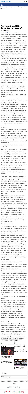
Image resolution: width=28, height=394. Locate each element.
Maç (2, 340)
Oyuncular (11, 340)
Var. (20, 340)
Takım (16, 340)
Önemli (6, 340)
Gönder (2, 376)
